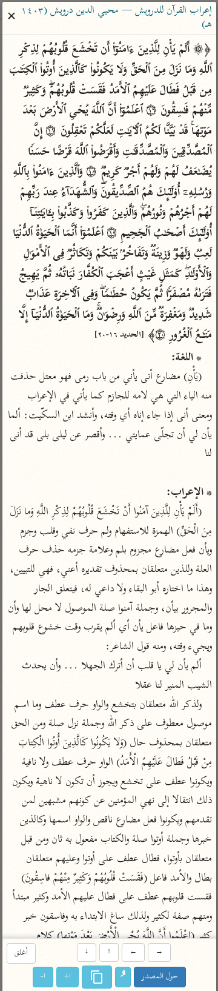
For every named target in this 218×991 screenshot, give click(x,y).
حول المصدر (160, 977)
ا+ (67, 977)
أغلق (20, 953)
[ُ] (123, 977)
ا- (43, 977)
